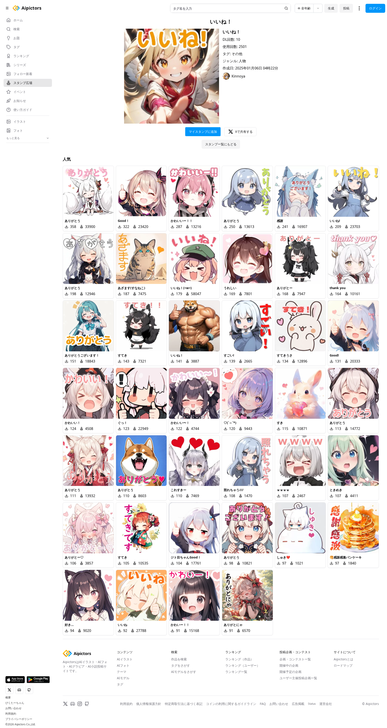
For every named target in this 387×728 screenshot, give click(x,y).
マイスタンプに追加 (203, 131)
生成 (331, 8)
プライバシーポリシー (18, 719)
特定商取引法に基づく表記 (183, 704)
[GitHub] (87, 704)
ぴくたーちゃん (14, 703)
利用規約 (10, 713)
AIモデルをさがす (183, 672)
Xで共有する (244, 131)
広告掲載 (298, 704)
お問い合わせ (13, 708)
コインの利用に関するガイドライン (231, 704)
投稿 (346, 8)
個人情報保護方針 (148, 704)
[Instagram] (79, 704)
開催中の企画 (289, 665)
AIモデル (123, 678)
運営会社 (325, 704)
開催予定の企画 (290, 672)
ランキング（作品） (239, 659)
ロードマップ (343, 665)
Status (312, 704)
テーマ (121, 672)
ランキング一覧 (236, 672)
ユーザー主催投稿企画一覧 (298, 678)
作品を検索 (179, 659)
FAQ (263, 704)
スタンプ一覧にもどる (220, 144)
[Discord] (72, 704)
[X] (65, 704)
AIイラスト (125, 659)
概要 (8, 697)
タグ (120, 684)
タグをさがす (180, 665)
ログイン (375, 8)
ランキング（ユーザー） (242, 665)
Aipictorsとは (343, 659)
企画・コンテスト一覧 (295, 659)
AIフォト (123, 665)
